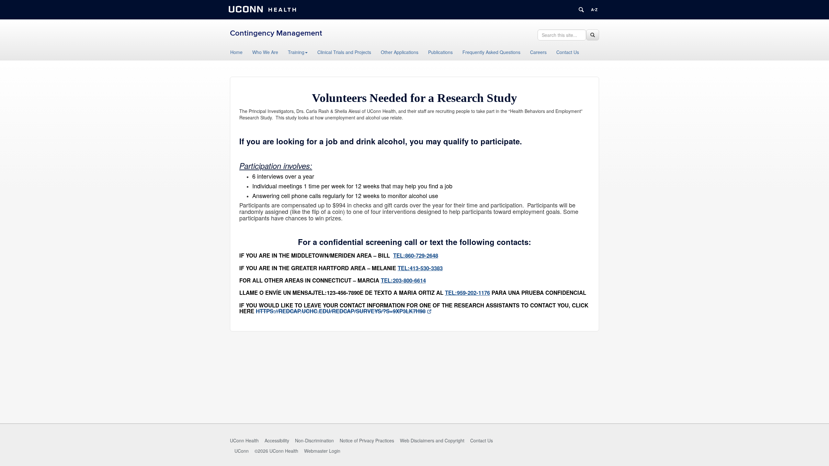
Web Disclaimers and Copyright (432, 440)
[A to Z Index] (594, 10)
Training (296, 52)
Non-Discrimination (314, 440)
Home (236, 52)
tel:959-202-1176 (467, 292)
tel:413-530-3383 (420, 268)
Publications (440, 52)
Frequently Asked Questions (491, 52)
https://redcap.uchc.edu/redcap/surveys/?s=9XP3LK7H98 (341, 311)
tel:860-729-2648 (415, 255)
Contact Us (567, 52)
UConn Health (244, 440)
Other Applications (399, 52)
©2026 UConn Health (276, 451)
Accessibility (277, 440)
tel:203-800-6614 (403, 280)
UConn (241, 451)
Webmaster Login (322, 451)
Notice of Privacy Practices (367, 440)
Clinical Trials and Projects (344, 52)
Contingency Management (276, 33)
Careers (538, 52)
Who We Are (265, 52)
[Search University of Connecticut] (581, 10)
